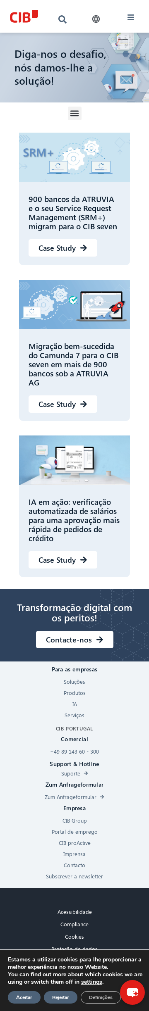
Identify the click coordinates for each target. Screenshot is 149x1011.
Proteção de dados (74, 948)
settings (91, 982)
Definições (101, 997)
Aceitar (24, 997)
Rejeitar (60, 997)
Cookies (74, 936)
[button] (96, 19)
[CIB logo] (23, 16)
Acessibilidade (75, 911)
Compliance (74, 924)
